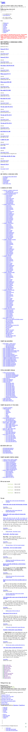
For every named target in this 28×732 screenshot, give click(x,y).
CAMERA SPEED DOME (9, 272)
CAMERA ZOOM (7, 256)
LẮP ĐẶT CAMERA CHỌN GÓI (10, 190)
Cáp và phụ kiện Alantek (11, 438)
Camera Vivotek (9, 230)
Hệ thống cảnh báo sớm (7, 699)
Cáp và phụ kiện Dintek (11, 436)
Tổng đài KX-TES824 (10, 373)
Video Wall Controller (10, 344)
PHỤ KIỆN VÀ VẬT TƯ (8, 318)
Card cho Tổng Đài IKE (11, 396)
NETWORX (5, 181)
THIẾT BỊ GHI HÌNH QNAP (9, 358)
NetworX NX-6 (5, 57)
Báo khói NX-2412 (6, 98)
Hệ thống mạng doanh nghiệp (8, 701)
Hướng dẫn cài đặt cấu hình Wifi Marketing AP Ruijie (15, 504)
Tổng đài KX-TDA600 (10, 377)
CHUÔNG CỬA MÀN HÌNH (9, 460)
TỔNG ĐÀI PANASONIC (9, 372)
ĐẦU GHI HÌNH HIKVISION (9, 360)
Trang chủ (5, 707)
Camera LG (8, 210)
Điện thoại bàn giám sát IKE (11, 397)
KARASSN (5, 182)
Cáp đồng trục (9, 334)
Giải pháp (5, 27)
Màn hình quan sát (9, 333)
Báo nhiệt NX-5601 (6, 90)
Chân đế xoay (8, 324)
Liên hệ (4, 32)
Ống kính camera (9, 321)
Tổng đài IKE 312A (10, 384)
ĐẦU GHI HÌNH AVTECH (9, 362)
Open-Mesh (8, 412)
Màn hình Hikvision (10, 346)
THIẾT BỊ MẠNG (7, 408)
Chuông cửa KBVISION (11, 463)
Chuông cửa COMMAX (11, 464)
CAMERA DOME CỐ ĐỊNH (9, 239)
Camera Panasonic (9, 209)
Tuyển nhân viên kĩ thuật (11, 729)
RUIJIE (7, 409)
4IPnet (7, 413)
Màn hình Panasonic (10, 347)
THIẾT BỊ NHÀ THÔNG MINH (10, 459)
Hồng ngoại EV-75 (6, 73)
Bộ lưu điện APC (9, 431)
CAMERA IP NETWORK (8, 290)
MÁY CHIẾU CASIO (10, 426)
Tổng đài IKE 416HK (10, 392)
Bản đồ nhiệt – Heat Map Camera (10, 534)
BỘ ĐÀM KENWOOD (8, 449)
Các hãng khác (9, 222)
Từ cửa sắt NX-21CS (6, 115)
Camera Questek (9, 217)
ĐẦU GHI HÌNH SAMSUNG (9, 348)
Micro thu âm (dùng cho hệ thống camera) (14, 319)
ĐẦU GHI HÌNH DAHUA (9, 365)
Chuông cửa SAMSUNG (11, 467)
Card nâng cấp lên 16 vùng (8, 156)
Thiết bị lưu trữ (9, 332)
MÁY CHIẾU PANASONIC (12, 425)
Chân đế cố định (9, 326)
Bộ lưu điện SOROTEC (11, 432)
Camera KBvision (9, 203)
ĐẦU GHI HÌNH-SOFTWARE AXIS (11, 350)
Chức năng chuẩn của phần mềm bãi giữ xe (12, 647)
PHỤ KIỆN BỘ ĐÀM (8, 452)
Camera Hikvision (9, 202)
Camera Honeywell (10, 211)
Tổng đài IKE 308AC (10, 386)
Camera (6, 538)
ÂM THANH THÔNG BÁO (9, 418)
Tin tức (4, 26)
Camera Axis (8, 197)
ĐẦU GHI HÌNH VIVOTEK (9, 356)
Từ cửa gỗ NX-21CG (6, 123)
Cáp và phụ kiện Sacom (11, 440)
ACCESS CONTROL (8, 407)
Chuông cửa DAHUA (10, 462)
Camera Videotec (9, 199)
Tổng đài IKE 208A (10, 383)
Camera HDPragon (10, 200)
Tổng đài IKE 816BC (10, 390)
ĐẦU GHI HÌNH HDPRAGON (10, 361)
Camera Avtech (9, 212)
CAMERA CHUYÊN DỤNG (9, 193)
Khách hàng (5, 31)
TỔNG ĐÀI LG (6, 378)
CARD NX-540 (5, 139)
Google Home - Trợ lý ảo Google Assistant (12, 547)
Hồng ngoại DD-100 (6, 82)
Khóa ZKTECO (9, 474)
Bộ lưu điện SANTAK (10, 433)
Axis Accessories (9, 320)
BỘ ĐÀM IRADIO (7, 451)
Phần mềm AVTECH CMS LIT (10, 613)
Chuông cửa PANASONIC (11, 469)
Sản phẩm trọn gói (9, 191)
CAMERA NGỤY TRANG (9, 308)
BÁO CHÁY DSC (7, 183)
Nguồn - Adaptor (9, 331)
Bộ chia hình (8, 327)
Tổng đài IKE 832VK (10, 393)
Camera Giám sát (5, 695)
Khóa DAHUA (9, 473)
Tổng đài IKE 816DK (10, 394)
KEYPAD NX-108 (5, 131)
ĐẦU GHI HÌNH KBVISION (9, 364)
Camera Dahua (9, 220)
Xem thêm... (5, 507)
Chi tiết (7, 53)
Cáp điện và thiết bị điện (11, 335)
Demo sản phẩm (6, 30)
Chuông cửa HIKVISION (11, 465)
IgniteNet (8, 411)
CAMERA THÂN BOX (8, 223)
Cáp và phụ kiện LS (10, 439)
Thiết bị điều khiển (9, 322)
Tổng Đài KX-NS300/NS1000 (12, 375)
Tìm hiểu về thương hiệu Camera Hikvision (12, 629)
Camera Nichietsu (9, 219)
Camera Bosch (9, 196)
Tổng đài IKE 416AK (10, 391)
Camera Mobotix (9, 195)
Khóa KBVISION (9, 476)
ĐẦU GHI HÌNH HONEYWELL (10, 355)
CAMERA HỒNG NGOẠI (9, 204)
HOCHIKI (5, 177)
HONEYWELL (6, 180)
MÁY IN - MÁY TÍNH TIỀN (9, 428)
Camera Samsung (9, 208)
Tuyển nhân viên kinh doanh (12, 730)
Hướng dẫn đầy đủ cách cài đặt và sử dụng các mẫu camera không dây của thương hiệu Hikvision (15, 518)
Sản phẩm (5, 25)
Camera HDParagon (10, 213)
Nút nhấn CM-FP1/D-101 (7, 65)
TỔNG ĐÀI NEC (7, 398)
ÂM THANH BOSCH (10, 420)
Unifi (7, 414)
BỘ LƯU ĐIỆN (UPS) (8, 429)
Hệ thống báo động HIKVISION (10, 176)
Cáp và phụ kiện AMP (10, 435)
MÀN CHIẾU (9, 427)
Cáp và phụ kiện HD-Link (11, 441)
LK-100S (3, 148)
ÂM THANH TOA (10, 419)
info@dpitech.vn (6, 15)
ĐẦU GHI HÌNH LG (7, 353)
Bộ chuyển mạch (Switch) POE (12, 325)
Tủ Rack (7, 328)
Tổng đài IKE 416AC (10, 387)
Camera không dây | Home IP (12, 192)
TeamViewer (22, 705)
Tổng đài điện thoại (6, 698)
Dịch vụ (4, 28)
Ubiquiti (7, 416)
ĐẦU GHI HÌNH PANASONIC (10, 351)
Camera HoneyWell (10, 198)
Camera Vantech (9, 216)
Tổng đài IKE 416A (10, 385)
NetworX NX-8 (5, 164)
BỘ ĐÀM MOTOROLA (8, 448)
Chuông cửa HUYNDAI (11, 466)
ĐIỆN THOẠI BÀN (7, 399)
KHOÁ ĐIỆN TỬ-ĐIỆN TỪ (9, 470)
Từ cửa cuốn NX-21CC (7, 106)
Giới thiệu (5, 24)
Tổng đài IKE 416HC (10, 389)
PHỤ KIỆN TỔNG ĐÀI (8, 400)
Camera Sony (8, 205)
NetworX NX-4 (5, 49)
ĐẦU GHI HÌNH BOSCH (8, 354)
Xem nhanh (3, 53)
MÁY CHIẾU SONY (10, 424)
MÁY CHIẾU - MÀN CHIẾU (9, 422)
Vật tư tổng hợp (9, 336)
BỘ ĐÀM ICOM (6, 450)
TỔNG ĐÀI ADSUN (7, 380)
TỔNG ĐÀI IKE (6, 382)
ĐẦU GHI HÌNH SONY (8, 349)
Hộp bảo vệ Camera (10, 329)
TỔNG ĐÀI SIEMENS (8, 379)
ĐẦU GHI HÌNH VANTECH (9, 363)
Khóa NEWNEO (9, 471)
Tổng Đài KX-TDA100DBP (12, 376)
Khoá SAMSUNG (9, 472)
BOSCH (5, 179)
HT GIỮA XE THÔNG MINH (9, 421)
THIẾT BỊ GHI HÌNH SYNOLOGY (11, 357)
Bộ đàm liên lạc (5, 704)
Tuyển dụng (8, 728)
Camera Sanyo (9, 206)
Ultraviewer (15, 705)
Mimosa (7, 415)
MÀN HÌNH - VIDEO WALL (9, 343)
